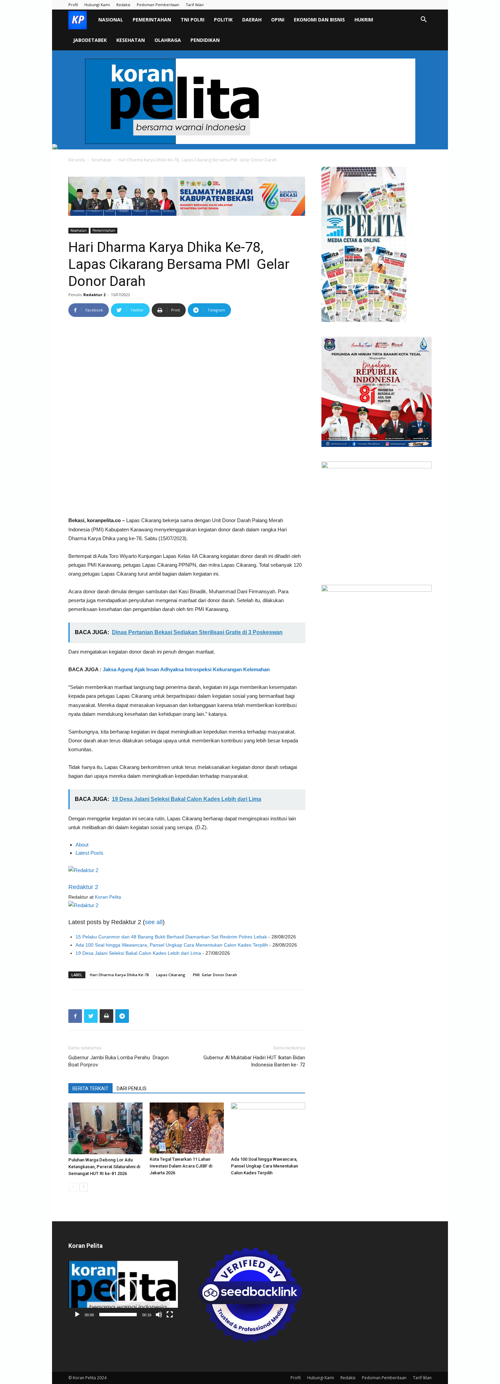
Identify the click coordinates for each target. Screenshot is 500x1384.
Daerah (252, 19)
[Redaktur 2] (186, 870)
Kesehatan (130, 40)
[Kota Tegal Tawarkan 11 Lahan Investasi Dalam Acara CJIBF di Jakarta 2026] (187, 1128)
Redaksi (123, 4)
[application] (123, 1291)
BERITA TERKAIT (90, 1088)
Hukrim (363, 19)
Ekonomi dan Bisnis (319, 19)
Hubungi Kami (97, 4)
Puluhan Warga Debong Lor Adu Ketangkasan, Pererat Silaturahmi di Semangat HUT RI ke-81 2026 (104, 1166)
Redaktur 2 (94, 294)
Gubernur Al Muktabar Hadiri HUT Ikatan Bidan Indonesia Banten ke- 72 (254, 1061)
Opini (277, 19)
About (82, 845)
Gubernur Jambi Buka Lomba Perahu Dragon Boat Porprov (118, 1061)
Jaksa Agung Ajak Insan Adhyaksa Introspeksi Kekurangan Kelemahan (186, 669)
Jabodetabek (90, 40)
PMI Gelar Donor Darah (215, 974)
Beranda (76, 160)
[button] (423, 20)
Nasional (110, 19)
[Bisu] (158, 1314)
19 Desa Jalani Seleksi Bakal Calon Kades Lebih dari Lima (138, 953)
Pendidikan (205, 40)
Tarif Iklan (195, 4)
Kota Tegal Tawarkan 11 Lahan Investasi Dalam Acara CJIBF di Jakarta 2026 (181, 1166)
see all (154, 922)
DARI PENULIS (132, 1088)
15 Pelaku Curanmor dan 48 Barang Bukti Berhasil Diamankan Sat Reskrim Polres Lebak (171, 936)
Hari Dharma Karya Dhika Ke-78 (119, 974)
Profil (73, 4)
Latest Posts (89, 853)
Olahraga (167, 40)
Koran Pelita (108, 897)
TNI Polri (192, 19)
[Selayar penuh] (169, 1314)
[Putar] (77, 1314)
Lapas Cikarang (170, 974)
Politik (223, 19)
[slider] (118, 1314)
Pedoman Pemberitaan (158, 4)
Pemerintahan (152, 19)
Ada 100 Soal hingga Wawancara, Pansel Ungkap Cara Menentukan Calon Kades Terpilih (172, 945)
